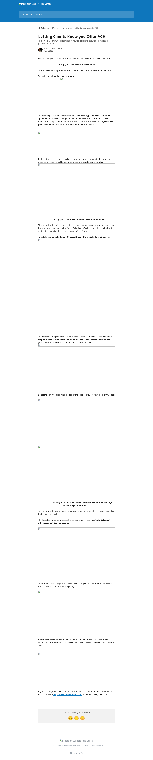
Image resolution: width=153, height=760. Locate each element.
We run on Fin (78, 753)
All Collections (43, 28)
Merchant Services (59, 28)
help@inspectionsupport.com (67, 694)
